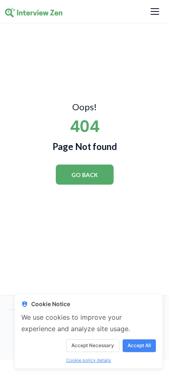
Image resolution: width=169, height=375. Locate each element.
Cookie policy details (88, 360)
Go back (84, 174)
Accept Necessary (92, 345)
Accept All (139, 345)
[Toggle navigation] (155, 11)
